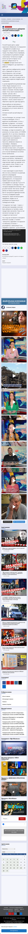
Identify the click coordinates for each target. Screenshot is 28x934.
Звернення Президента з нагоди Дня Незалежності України (13, 718)
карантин (11, 244)
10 (7, 862)
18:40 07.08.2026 (6, 626)
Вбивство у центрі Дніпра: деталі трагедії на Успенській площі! (13, 549)
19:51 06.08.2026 (6, 674)
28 (21, 868)
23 (3, 868)
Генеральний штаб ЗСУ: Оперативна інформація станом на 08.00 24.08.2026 (13, 722)
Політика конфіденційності (16, 907)
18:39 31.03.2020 (6, 32)
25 (10, 868)
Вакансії (16, 909)
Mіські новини (8, 26)
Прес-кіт (22, 909)
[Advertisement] (14, 282)
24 (7, 868)
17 (7, 865)
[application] (14, 235)
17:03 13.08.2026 (6, 551)
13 (17, 862)
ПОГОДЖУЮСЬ (14, 930)
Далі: (6, 261)
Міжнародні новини (7, 699)
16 (3, 865)
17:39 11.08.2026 (6, 576)
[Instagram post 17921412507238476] (14, 376)
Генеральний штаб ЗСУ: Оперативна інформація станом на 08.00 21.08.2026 (13, 733)
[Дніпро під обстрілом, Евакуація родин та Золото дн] (14, 480)
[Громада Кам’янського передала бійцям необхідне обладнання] (14, 661)
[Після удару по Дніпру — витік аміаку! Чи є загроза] (14, 506)
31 (7, 871)
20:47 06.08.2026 (6, 650)
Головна (6, 907)
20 (17, 865)
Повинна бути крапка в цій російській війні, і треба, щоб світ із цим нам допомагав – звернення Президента (13, 728)
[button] (2, 14)
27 (17, 868)
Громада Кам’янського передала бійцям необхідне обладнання (12, 672)
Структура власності (8, 909)
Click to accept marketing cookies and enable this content (14, 831)
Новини (12, 544)
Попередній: (13, 256)
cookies (15, 926)
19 (14, 865)
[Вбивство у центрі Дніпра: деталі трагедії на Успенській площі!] (14, 538)
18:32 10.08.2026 (6, 601)
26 (14, 868)
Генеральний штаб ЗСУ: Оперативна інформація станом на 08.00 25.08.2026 (13, 713)
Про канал (17, 911)
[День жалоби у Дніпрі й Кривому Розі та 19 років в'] (14, 349)
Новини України (6, 704)
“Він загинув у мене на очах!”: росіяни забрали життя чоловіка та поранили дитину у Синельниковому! (12, 573)
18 (10, 865)
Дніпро (6, 244)
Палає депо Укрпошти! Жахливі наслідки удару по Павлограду (13, 648)
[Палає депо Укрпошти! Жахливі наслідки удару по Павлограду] (14, 637)
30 (3, 871)
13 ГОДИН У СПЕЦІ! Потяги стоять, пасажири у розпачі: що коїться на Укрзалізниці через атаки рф (11, 598)
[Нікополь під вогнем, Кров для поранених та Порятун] (14, 454)
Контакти (10, 911)
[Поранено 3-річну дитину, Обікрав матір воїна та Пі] (14, 402)
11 (10, 862)
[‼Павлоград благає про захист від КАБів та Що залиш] (14, 323)
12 (14, 862)
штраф (15, 244)
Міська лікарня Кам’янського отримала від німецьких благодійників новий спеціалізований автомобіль (13, 623)
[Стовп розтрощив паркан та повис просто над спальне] (14, 428)
